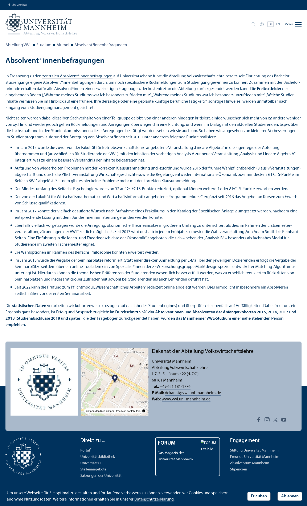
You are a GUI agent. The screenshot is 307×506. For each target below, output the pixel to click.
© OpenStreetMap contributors (123, 411)
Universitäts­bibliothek (97, 457)
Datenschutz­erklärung (154, 499)
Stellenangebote (93, 470)
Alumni (63, 45)
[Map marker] (115, 379)
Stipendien (238, 470)
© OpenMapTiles (95, 411)
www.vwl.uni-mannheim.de (186, 399)
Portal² (85, 451)
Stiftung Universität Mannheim (254, 451)
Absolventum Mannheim (249, 463)
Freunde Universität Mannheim (254, 457)
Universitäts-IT (91, 463)
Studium (44, 45)
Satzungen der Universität (101, 476)
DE (271, 24)
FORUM (167, 443)
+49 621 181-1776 (175, 387)
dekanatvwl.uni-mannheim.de (193, 393)
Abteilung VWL (18, 45)
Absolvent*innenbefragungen (100, 45)
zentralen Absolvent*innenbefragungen (77, 76)
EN (278, 24)
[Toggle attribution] (143, 410)
